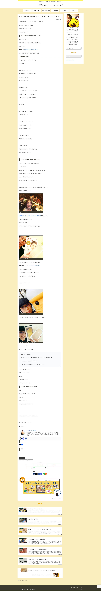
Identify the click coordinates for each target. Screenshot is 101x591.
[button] (47, 468)
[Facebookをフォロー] (39, 474)
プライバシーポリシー (74, 587)
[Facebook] (26, 438)
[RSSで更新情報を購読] (46, 474)
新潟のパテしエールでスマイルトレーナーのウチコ (30, 215)
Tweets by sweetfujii (70, 60)
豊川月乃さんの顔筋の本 (34, 265)
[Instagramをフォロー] (41, 474)
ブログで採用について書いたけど (31, 49)
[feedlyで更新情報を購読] (44, 474)
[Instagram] (23, 438)
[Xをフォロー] (36, 474)
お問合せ (81, 587)
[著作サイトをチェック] (34, 474)
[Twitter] (21, 438)
